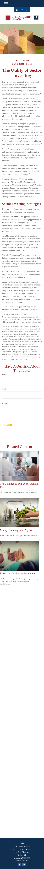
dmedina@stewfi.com (22, 860)
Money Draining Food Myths (16, 530)
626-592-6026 (25, 849)
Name (4, 375)
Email (4, 389)
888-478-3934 (24, 846)
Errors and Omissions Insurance (17, 573)
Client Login (23, 10)
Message (5, 403)
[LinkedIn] (24, 864)
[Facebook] (19, 864)
